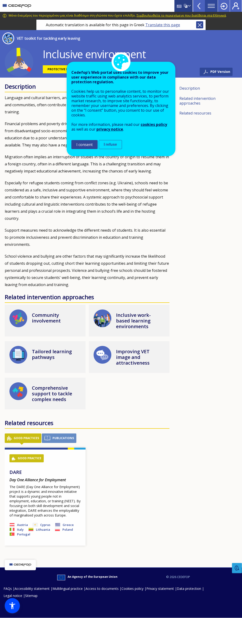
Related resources (195, 113)
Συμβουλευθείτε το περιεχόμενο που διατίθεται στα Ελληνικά (181, 15)
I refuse (110, 144)
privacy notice (109, 129)
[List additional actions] (189, 6)
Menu (211, 6)
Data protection (189, 588)
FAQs (8, 588)
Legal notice (13, 595)
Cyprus (45, 525)
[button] (19, 61)
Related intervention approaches (197, 101)
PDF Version (220, 71)
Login (224, 6)
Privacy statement (160, 588)
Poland (67, 529)
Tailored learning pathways (52, 354)
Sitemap (31, 595)
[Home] (16, 6)
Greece (68, 525)
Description (189, 88)
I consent (84, 144)
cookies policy (154, 124)
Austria (22, 525)
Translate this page (162, 24)
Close (199, 24)
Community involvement (46, 318)
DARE (15, 472)
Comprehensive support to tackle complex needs (52, 393)
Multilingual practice (67, 588)
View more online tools (199, 6)
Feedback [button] (237, 568)
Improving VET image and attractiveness (133, 357)
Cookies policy (132, 588)
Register (236, 6)
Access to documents (102, 588)
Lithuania (43, 529)
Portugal (23, 534)
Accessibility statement (32, 588)
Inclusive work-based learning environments (133, 321)
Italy (20, 529)
